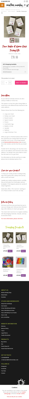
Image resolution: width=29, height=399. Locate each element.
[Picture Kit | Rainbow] (7, 262)
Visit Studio (4, 306)
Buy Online (4, 341)
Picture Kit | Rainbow (6, 270)
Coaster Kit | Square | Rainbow (20, 271)
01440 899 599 (5, 1)
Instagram (4, 366)
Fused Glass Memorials (7, 348)
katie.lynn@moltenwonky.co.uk (12, 142)
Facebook (3, 368)
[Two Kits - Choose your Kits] (21, 237)
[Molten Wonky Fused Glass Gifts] (14, 5)
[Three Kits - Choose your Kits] (7, 237)
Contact (3, 373)
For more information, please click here (12, 218)
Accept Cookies (21, 393)
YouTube (3, 371)
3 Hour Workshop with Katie (8, 308)
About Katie (4, 295)
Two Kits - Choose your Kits (20, 246)
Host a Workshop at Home (7, 310)
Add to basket (21, 82)
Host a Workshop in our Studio (9, 312)
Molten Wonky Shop (6, 292)
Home (2, 9)
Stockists (3, 297)
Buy (10, 251)
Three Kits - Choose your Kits (6, 246)
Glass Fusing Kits (11, 11)
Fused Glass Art (5, 346)
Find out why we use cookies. (14, 396)
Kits (2, 344)
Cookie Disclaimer (5, 335)
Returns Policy (4, 328)
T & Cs (2, 330)
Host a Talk (4, 315)
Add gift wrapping (7, 71)
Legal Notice (4, 333)
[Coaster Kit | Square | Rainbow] (21, 262)
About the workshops (6, 303)
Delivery (3, 326)
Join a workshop (5, 317)
